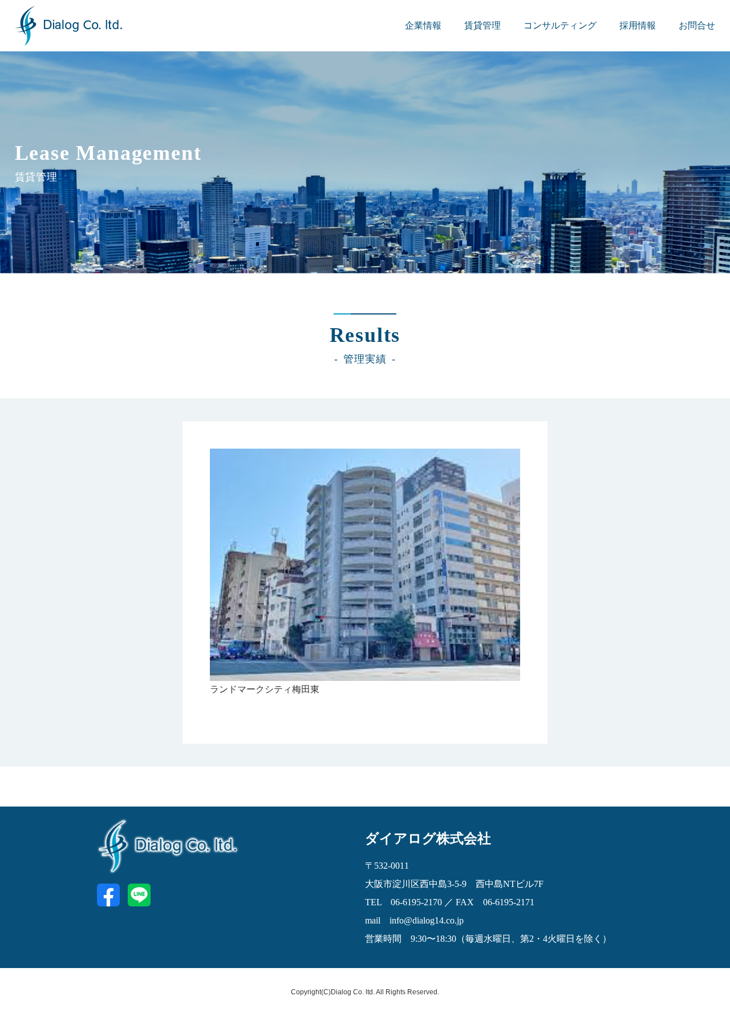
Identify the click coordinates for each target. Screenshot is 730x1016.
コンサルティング (560, 25)
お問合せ (697, 25)
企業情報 (423, 25)
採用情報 (637, 25)
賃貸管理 (482, 25)
